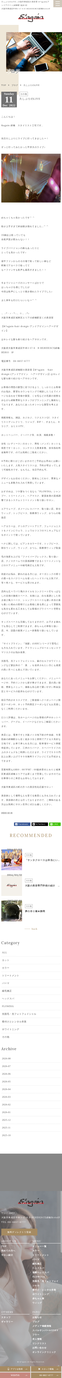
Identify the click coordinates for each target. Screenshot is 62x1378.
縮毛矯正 (7, 991)
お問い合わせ (39, 1347)
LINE (55, 824)
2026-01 (6, 1112)
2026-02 (6, 1104)
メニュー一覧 (39, 1246)
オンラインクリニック (44, 1352)
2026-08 (6, 1058)
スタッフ (6, 1317)
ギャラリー (7, 1321)
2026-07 (6, 1066)
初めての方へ (8, 1250)
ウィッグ (37, 1302)
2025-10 (6, 1135)
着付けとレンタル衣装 (14, 1021)
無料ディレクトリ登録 (19, 1232)
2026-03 (6, 1097)
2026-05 (6, 1081)
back (34, 928)
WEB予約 (15, 1375)
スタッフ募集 (48, 1369)
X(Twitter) (40, 824)
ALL (4, 952)
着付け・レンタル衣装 (44, 1289)
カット (5, 960)
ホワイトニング (10, 1029)
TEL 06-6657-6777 (13, 1222)
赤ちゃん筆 (38, 1298)
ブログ (15, 85)
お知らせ (37, 1317)
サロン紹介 (7, 1255)
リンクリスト (39, 1343)
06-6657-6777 (46, 1375)
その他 (5, 1037)
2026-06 (6, 1074)
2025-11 (6, 1127)
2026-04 (6, 1089)
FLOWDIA (8, 1006)
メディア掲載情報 (41, 1326)
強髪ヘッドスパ (40, 1272)
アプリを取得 (17, 1369)
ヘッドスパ (8, 998)
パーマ (5, 983)
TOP (4, 1246)
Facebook (23, 824)
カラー (5, 968)
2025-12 (6, 1120)
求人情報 (37, 1339)
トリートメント (10, 975)
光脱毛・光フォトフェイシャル (19, 1014)
